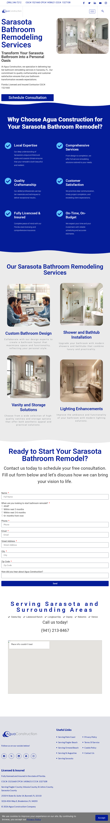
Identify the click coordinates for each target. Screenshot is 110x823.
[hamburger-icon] (92, 11)
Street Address (8, 541)
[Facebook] (84, 3)
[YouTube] (100, 3)
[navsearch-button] (102, 11)
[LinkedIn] (95, 3)
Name (4, 493)
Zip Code (5, 562)
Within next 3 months (14, 509)
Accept (101, 817)
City (3, 551)
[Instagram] (106, 3)
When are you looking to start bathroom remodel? (25, 503)
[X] (11, 756)
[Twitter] (89, 3)
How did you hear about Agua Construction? (22, 572)
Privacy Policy (34, 819)
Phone (4, 521)
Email (4, 531)
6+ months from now (14, 516)
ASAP (6, 506)
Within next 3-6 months (15, 512)
